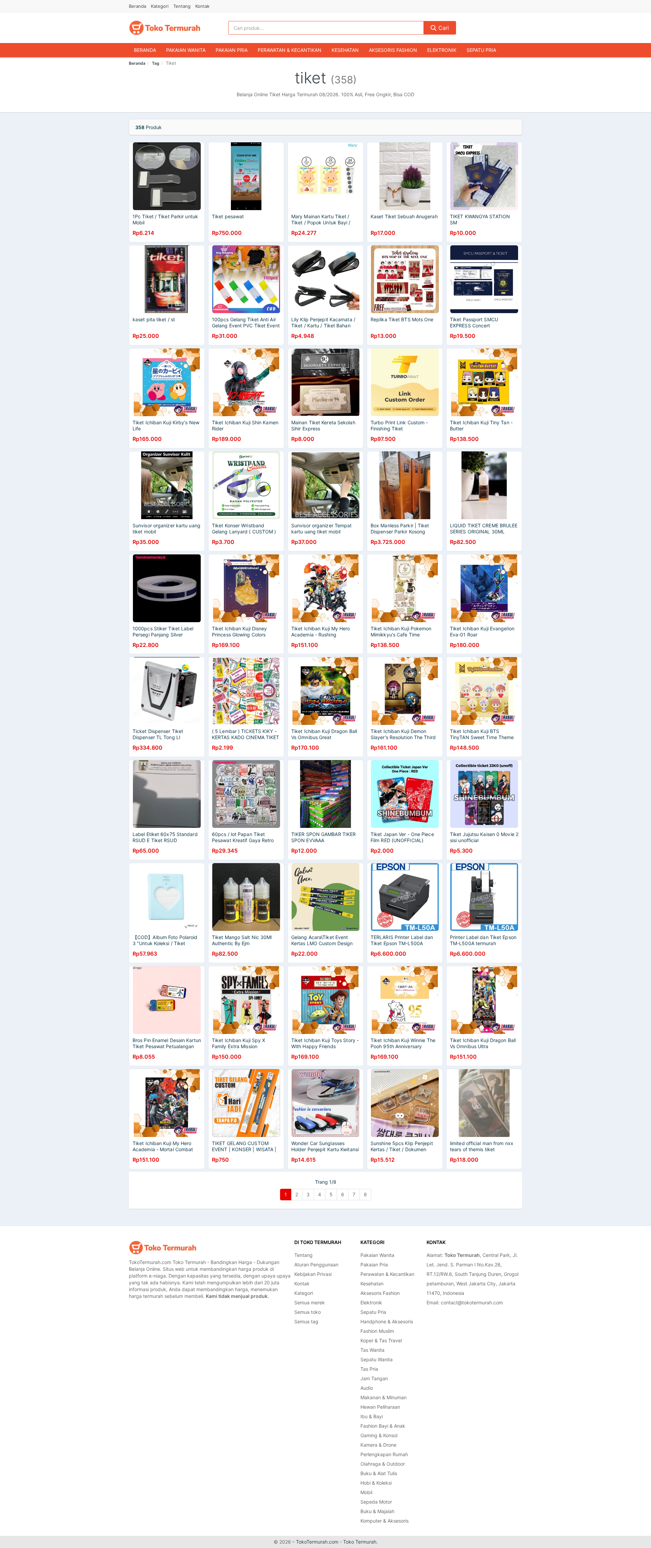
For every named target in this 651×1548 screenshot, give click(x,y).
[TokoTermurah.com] (165, 27)
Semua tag (306, 1321)
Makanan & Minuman (383, 1397)
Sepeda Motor (376, 1502)
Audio (366, 1388)
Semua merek (309, 1302)
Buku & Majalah (377, 1511)
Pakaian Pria (232, 50)
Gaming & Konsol (378, 1435)
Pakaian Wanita (185, 50)
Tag (155, 63)
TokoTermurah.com (317, 1542)
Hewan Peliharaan (380, 1407)
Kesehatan (345, 50)
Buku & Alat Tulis (378, 1473)
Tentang (182, 6)
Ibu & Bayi (371, 1416)
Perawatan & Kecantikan (289, 50)
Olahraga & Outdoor (382, 1464)
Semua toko (307, 1312)
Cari (443, 27)
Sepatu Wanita (376, 1359)
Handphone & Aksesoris (386, 1321)
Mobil (366, 1492)
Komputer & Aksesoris (384, 1521)
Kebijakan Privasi (313, 1274)
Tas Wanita (372, 1350)
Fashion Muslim (377, 1331)
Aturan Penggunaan (316, 1264)
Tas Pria (369, 1369)
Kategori (160, 6)
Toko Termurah (359, 1542)
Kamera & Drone (378, 1445)
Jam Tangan (374, 1378)
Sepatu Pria (481, 50)
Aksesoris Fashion (393, 50)
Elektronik (441, 50)
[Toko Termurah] (163, 1248)
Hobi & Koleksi (376, 1483)
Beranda (137, 6)
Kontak (202, 6)
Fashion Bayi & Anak (382, 1426)
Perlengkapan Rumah (384, 1454)
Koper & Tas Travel (381, 1340)
